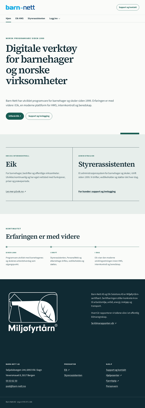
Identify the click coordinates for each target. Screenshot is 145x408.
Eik (67, 370)
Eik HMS (19, 18)
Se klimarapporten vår (104, 323)
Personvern (112, 386)
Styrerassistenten (36, 18)
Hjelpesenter (114, 375)
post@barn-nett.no (16, 386)
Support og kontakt (128, 7)
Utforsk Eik (16, 117)
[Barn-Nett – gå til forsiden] (20, 7)
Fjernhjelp (112, 381)
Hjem (8, 18)
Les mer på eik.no (16, 191)
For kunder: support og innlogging (97, 191)
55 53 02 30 (11, 381)
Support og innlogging (38, 116)
